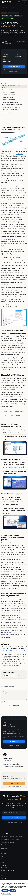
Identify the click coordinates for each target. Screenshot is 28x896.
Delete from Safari (7, 112)
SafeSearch (19, 154)
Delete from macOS (8, 97)
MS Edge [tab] (4, 415)
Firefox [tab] (11, 415)
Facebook (3, 844)
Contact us (4, 878)
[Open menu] (19, 2)
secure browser (9, 557)
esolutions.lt (11, 842)
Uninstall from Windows (9, 94)
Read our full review (14, 745)
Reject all (13, 890)
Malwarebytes (5, 243)
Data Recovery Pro (9, 632)
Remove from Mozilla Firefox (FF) (11, 107)
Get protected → (14, 741)
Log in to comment (14, 705)
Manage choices (6, 893)
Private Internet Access (14, 581)
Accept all (5, 890)
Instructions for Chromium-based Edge (12, 104)
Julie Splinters (8, 41)
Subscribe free (14, 783)
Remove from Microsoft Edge (10, 102)
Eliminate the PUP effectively (9, 92)
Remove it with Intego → (14, 66)
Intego (21, 241)
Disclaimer (3, 873)
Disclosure (3, 875)
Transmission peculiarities (8, 89)
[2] (6, 300)
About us (3, 865)
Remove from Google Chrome (10, 109)
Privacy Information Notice (7, 870)
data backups (14, 625)
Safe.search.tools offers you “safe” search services (12, 86)
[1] (21, 291)
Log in (24, 2)
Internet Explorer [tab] (19, 411)
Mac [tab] (11, 411)
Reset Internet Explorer (9, 99)
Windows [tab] (5, 411)
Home (2, 7)
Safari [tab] (3, 419)
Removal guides (10, 7)
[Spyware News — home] (6, 2)
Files (2, 856)
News (2, 858)
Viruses (3, 851)
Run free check (14, 817)
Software (3, 853)
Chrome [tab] (18, 415)
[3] (18, 402)
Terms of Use (4, 867)
